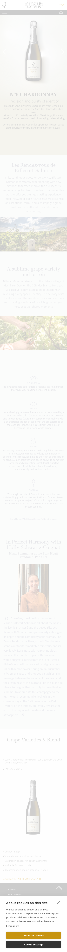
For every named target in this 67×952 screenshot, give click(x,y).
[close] (58, 902)
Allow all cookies (33, 935)
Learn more (12, 926)
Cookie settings (33, 944)
